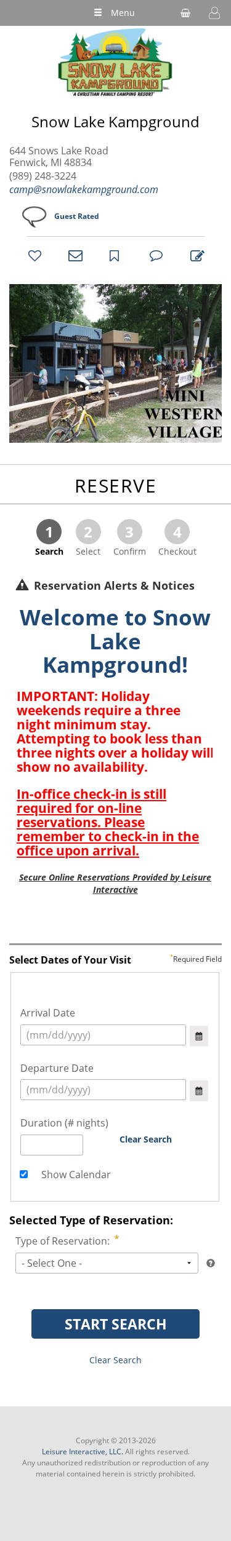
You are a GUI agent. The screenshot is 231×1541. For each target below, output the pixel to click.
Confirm (129, 539)
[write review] (195, 255)
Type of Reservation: (62, 1241)
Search (49, 539)
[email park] (73, 255)
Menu (123, 12)
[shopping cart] (185, 13)
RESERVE (116, 485)
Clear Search (146, 1139)
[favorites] (33, 255)
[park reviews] (155, 255)
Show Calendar (75, 1174)
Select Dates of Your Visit (115, 960)
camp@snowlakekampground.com (83, 189)
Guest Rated (76, 216)
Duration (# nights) (64, 1123)
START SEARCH (116, 1324)
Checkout (177, 539)
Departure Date (57, 1068)
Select (88, 539)
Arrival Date (47, 1013)
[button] (214, 13)
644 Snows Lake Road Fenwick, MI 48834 (58, 156)
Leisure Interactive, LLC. (82, 1451)
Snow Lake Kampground (115, 122)
